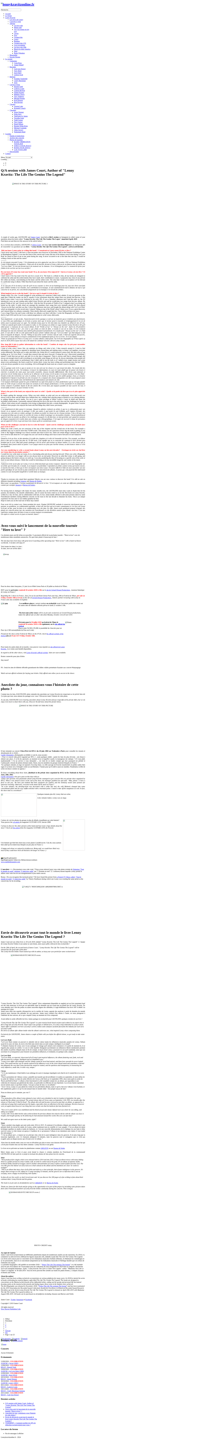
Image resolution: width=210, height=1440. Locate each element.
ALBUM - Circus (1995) (9, 1363)
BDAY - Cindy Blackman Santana (13, 1391)
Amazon (23, 481)
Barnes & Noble (59, 1148)
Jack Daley (18, 73)
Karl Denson (18, 100)
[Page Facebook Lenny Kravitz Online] (6, 1339)
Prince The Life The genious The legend (56, 1265)
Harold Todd (18, 87)
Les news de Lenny (16, 20)
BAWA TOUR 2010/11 (22, 148)
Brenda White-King (21, 126)
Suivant (7, 1331)
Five (15, 35)
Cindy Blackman (20, 81)
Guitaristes (13, 61)
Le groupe (8, 59)
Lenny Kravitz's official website (37, 653)
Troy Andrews (19, 96)
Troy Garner (18, 122)
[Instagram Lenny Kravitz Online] (25, 1339)
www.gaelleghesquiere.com (10, 862)
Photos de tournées (16, 140)
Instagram (19, 1300)
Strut (15, 51)
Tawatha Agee (19, 118)
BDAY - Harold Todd (8, 1367)
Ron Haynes (18, 102)
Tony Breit (17, 71)
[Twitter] (16, 1339)
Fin (6, 1333)
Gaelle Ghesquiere (7, 755)
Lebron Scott (18, 75)
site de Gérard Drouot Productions (58, 590)
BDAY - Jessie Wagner (9, 1379)
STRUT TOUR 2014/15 (22, 146)
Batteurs (12, 77)
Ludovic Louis (19, 89)
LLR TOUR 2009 (20, 150)
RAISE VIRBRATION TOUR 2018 (22, 143)
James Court (35, 237)
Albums (12, 24)
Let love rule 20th (20, 47)
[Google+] (17, 1341)
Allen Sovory (18, 130)
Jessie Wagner (19, 112)
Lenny (16, 39)
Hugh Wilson (18, 124)
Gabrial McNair (19, 90)
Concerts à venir (15, 22)
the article (16, 828)
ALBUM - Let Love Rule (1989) (12, 1371)
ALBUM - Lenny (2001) (9, 1383)
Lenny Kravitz (10, 18)
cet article (16, 822)
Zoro (15, 83)
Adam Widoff (19, 65)
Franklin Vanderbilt (20, 79)
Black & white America (22, 49)
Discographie (14, 152)
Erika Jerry (18, 114)
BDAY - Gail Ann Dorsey (10, 1395)
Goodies (8, 134)
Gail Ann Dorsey (20, 69)
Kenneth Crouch (19, 108)
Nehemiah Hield (19, 132)
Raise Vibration (19, 53)
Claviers (12, 104)
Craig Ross (18, 63)
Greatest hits (18, 37)
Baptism (17, 41)
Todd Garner (18, 120)
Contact (8, 154)
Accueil (8, 14)
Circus (16, 33)
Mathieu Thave (19, 94)
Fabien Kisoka (19, 92)
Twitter (13, 1300)
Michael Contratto (20, 128)
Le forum (8, 16)
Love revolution (19, 45)
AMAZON (44, 1148)
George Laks (18, 106)
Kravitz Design (15, 57)
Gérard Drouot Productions (42, 598)
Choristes (13, 110)
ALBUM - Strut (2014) (9, 1375)
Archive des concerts (17, 138)
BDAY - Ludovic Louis (9, 1387)
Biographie (13, 55)
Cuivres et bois (15, 85)
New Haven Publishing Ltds (11, 1309)
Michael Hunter (19, 98)
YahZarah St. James (21, 116)
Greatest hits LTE (20, 43)
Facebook (28, 1300)
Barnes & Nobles (36, 481)
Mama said (18, 27)
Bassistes (13, 67)
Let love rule (18, 25)
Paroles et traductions (17, 136)
